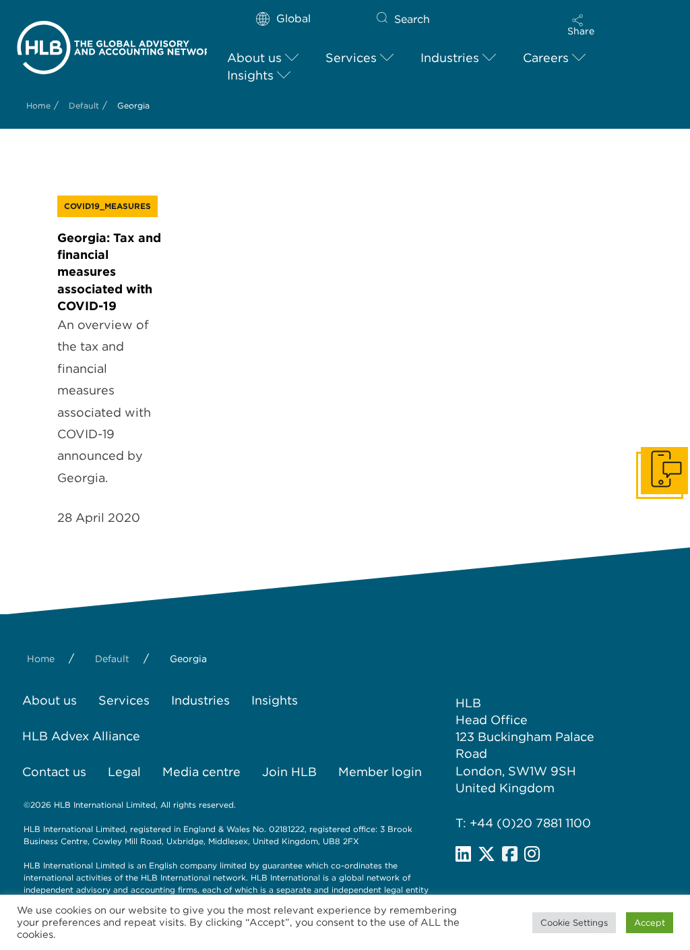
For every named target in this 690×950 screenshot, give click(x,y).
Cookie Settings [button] (574, 923)
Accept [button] (649, 923)
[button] (581, 25)
